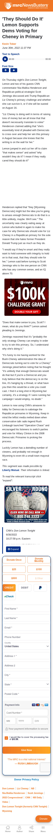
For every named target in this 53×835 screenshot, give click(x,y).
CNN (27, 797)
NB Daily (37, 797)
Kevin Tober (9, 43)
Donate (43, 818)
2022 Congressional (12, 797)
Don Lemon (8, 788)
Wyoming (7, 811)
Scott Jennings (35, 793)
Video (5, 802)
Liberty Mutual (10, 470)
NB (32, 788)
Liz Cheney (22, 788)
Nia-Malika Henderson (13, 793)
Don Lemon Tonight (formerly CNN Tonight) (24, 806)
